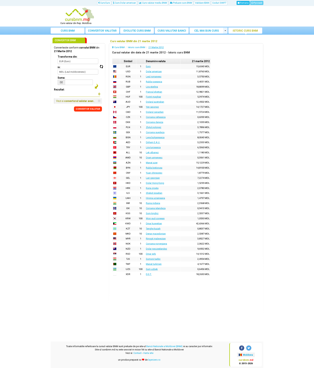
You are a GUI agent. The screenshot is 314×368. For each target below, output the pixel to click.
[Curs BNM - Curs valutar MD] (77, 15)
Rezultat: (59, 89)
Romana (244, 3)
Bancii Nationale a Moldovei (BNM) (164, 346)
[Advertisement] (183, 16)
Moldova (247, 354)
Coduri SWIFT (219, 2)
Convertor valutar (102, 30)
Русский (257, 3)
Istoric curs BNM (245, 30)
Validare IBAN (202, 2)
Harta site (148, 353)
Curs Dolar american (125, 2)
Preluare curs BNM (182, 2)
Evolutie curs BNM (137, 30)
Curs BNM (68, 30)
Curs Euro (105, 2)
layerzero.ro (154, 359)
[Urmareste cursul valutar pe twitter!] (248, 348)
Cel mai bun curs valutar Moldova (206, 31)
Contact (137, 353)
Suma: (61, 77)
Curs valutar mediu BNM (154, 2)
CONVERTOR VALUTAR (88, 109)
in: (59, 67)
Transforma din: (67, 56)
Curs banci (172, 30)
